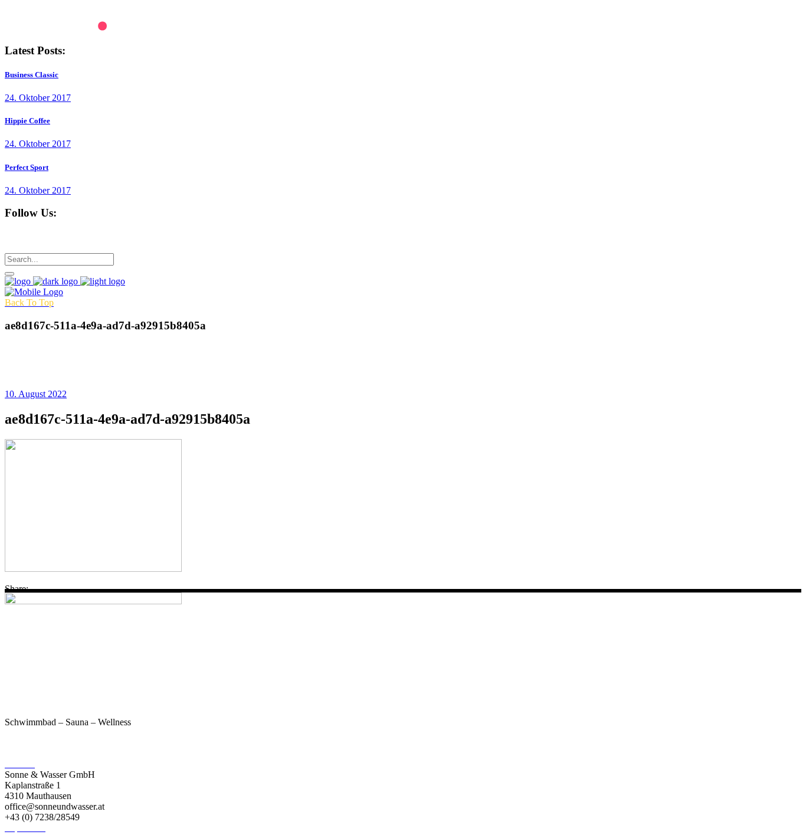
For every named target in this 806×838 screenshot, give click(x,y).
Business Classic (31, 74)
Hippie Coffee (27, 120)
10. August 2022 (36, 394)
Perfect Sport (26, 167)
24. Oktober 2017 (38, 98)
